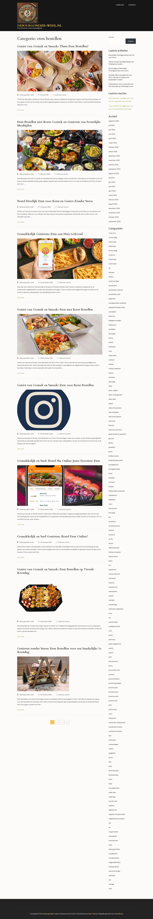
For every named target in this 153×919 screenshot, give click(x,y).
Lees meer (20, 110)
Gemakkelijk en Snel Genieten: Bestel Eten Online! (52, 536)
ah (109, 268)
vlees (110, 845)
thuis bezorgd (113, 770)
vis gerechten (113, 832)
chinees (111, 364)
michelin (111, 600)
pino (110, 657)
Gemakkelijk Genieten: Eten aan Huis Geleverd (50, 234)
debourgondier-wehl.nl (39, 26)
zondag (111, 884)
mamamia (112, 578)
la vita (111, 539)
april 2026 (112, 138)
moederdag (113, 604)
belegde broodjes (115, 320)
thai (110, 762)
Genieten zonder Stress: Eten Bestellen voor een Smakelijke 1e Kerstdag (59, 650)
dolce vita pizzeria (115, 408)
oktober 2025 (114, 165)
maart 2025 (113, 195)
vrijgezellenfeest (114, 862)
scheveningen (113, 744)
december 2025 (114, 156)
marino (111, 596)
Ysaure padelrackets (116, 106)
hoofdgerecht (113, 465)
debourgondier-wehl (26, 95)
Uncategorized (114, 788)
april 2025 (112, 191)
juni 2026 (112, 130)
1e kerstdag (113, 237)
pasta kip (112, 639)
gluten (111, 443)
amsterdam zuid (114, 294)
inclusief (111, 482)
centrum (111, 360)
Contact (132, 5)
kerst (110, 504)
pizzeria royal (113, 696)
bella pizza (112, 325)
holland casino (114, 456)
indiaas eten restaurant (117, 491)
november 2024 (114, 213)
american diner (114, 281)
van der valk (113, 801)
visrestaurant (113, 840)
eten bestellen (114, 412)
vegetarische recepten (116, 819)
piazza (111, 652)
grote (111, 451)
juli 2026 (112, 125)
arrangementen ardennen (117, 303)
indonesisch (113, 495)
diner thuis (112, 399)
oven (110, 631)
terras (111, 757)
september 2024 (114, 221)
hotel (110, 473)
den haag (112, 382)
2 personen (112, 242)
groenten (112, 447)
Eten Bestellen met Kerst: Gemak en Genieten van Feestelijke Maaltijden (59, 124)
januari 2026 (113, 151)
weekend (112, 875)
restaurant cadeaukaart (117, 722)
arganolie (112, 299)
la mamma (112, 521)
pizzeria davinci (114, 679)
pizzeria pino (113, 687)
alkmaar (111, 272)
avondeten (112, 312)
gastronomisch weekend (117, 434)
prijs (110, 705)
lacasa (111, 543)
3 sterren (112, 255)
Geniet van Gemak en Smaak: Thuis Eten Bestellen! (52, 46)
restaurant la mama (115, 727)
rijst (110, 736)
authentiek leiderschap (117, 307)
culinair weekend (115, 368)
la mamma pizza (114, 526)
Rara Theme (92, 914)
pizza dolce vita (114, 670)
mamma (111, 583)
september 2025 (114, 169)
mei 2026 (112, 134)
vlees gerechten (114, 849)
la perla (111, 530)
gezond (111, 438)
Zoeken (111, 37)
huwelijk (111, 478)
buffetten (112, 347)
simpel (111, 749)
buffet (111, 342)
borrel (111, 338)
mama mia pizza (114, 574)
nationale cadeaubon (116, 609)
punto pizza (113, 709)
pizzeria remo (113, 692)
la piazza (112, 535)
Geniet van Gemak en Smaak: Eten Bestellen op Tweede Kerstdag (55, 571)
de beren (112, 377)
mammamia (113, 591)
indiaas (111, 486)
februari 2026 (113, 147)
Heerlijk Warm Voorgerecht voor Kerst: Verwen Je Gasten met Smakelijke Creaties (120, 77)
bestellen (112, 329)
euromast (112, 421)
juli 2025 (112, 178)
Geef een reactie (60, 95)
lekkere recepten (115, 552)
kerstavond (113, 508)
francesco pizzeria (115, 430)
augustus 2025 (114, 173)
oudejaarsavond (114, 626)
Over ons (120, 5)
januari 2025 (113, 204)
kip (110, 517)
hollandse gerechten (116, 460)
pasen (111, 635)
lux (110, 565)
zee (110, 880)
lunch (110, 561)
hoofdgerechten (114, 469)
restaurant (112, 718)
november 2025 (114, 160)
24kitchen (112, 246)
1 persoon (112, 233)
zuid (110, 888)
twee (110, 784)
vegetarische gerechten (117, 814)
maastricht (112, 569)
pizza (110, 666)
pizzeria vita (113, 701)
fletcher (111, 425)
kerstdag (112, 513)
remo (110, 714)
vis (110, 827)
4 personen (112, 259)
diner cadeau (113, 390)
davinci (111, 373)
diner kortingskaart (115, 395)
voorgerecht (113, 853)
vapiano (111, 805)
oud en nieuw (113, 622)
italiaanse (112, 500)
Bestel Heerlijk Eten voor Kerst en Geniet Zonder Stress (55, 201)
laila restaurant (114, 548)
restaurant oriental (115, 731)
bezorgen (112, 333)
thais (110, 766)
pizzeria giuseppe (115, 683)
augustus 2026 (114, 121)
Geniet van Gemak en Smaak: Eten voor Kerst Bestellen (55, 385)
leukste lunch (113, 556)
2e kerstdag (113, 250)
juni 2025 (112, 182)
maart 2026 (113, 143)
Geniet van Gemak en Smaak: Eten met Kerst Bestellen (55, 309)
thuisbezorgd (113, 775)
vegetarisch (113, 810)
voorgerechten (114, 858)
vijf (110, 823)
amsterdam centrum (116, 290)
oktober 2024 (114, 217)
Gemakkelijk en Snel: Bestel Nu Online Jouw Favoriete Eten (58, 461)
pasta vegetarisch (115, 644)
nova (110, 613)
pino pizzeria (113, 661)
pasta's (111, 648)
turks (110, 779)
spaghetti (112, 753)
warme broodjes (114, 871)
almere (111, 277)
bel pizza (112, 316)
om (110, 618)
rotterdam (112, 740)
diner (110, 386)
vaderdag (112, 797)
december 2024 (114, 208)
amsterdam (113, 285)
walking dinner (114, 867)
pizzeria (111, 674)
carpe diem (112, 355)
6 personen (112, 264)
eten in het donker (115, 417)
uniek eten (112, 792)
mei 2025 (112, 186)
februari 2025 (113, 199)
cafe (110, 351)
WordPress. (119, 914)
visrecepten (113, 836)
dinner (111, 403)
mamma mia (113, 587)
